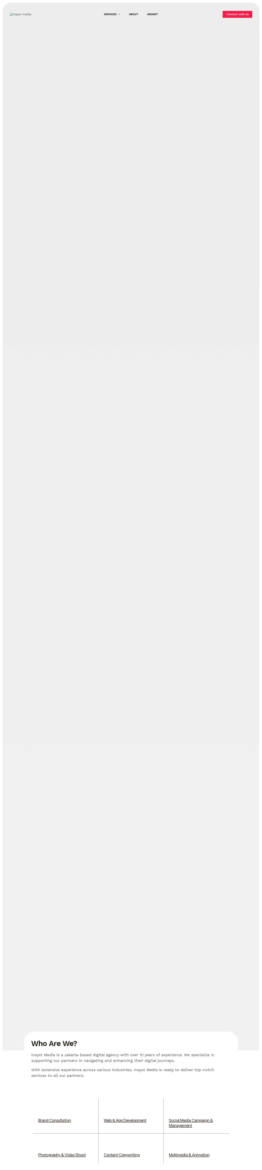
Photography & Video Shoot (62, 1155)
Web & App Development (125, 1120)
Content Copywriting (122, 1155)
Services (110, 14)
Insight (152, 14)
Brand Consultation (54, 1120)
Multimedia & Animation (189, 1155)
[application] (118, 14)
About (133, 14)
